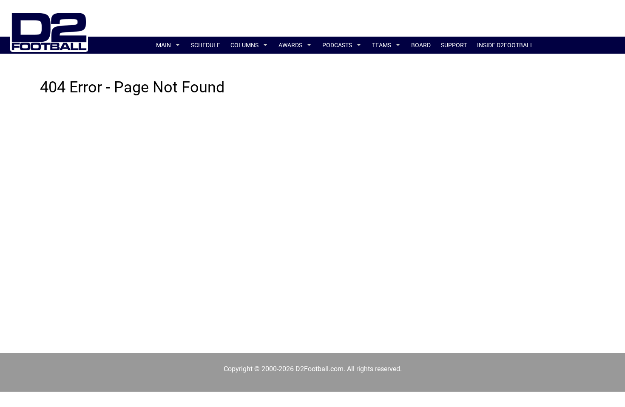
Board (421, 45)
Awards (290, 45)
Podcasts (337, 45)
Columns (244, 45)
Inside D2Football (505, 45)
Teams (381, 45)
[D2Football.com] (49, 31)
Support (454, 45)
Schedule (205, 45)
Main (163, 45)
